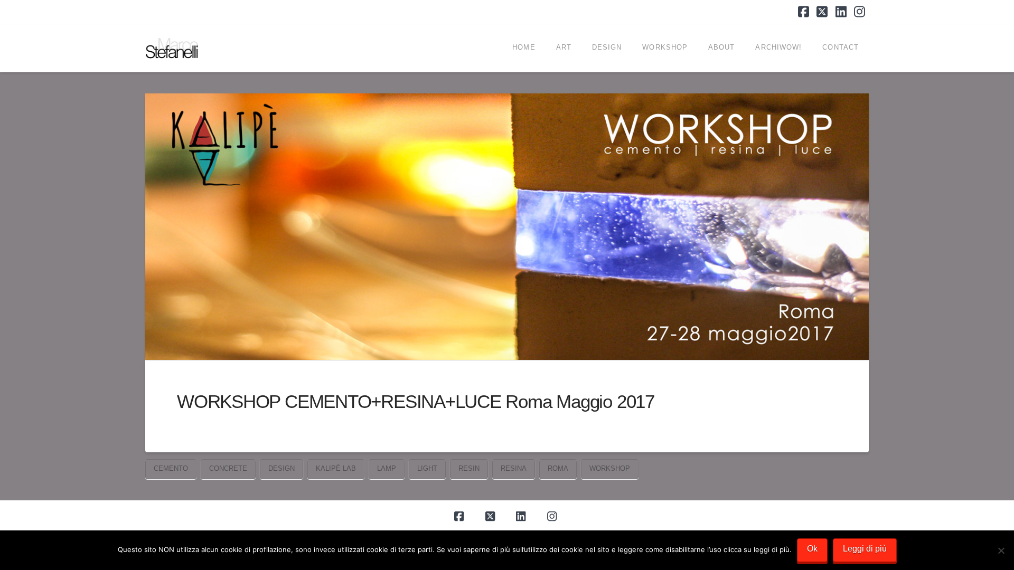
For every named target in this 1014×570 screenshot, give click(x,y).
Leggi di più (865, 548)
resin (469, 468)
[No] (1001, 550)
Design (281, 468)
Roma (558, 468)
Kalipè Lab (336, 468)
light (427, 468)
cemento (171, 468)
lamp (386, 468)
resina (514, 468)
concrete (228, 468)
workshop (609, 468)
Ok (812, 548)
